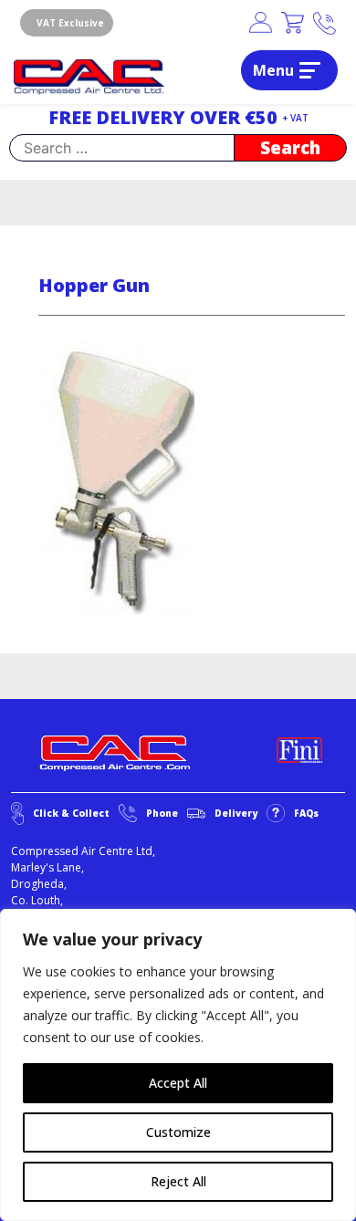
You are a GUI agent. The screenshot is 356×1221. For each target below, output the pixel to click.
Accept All (178, 1082)
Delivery (236, 813)
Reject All (178, 1181)
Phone (162, 813)
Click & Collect (71, 813)
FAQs (306, 813)
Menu (273, 70)
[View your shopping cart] (292, 23)
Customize (178, 1132)
